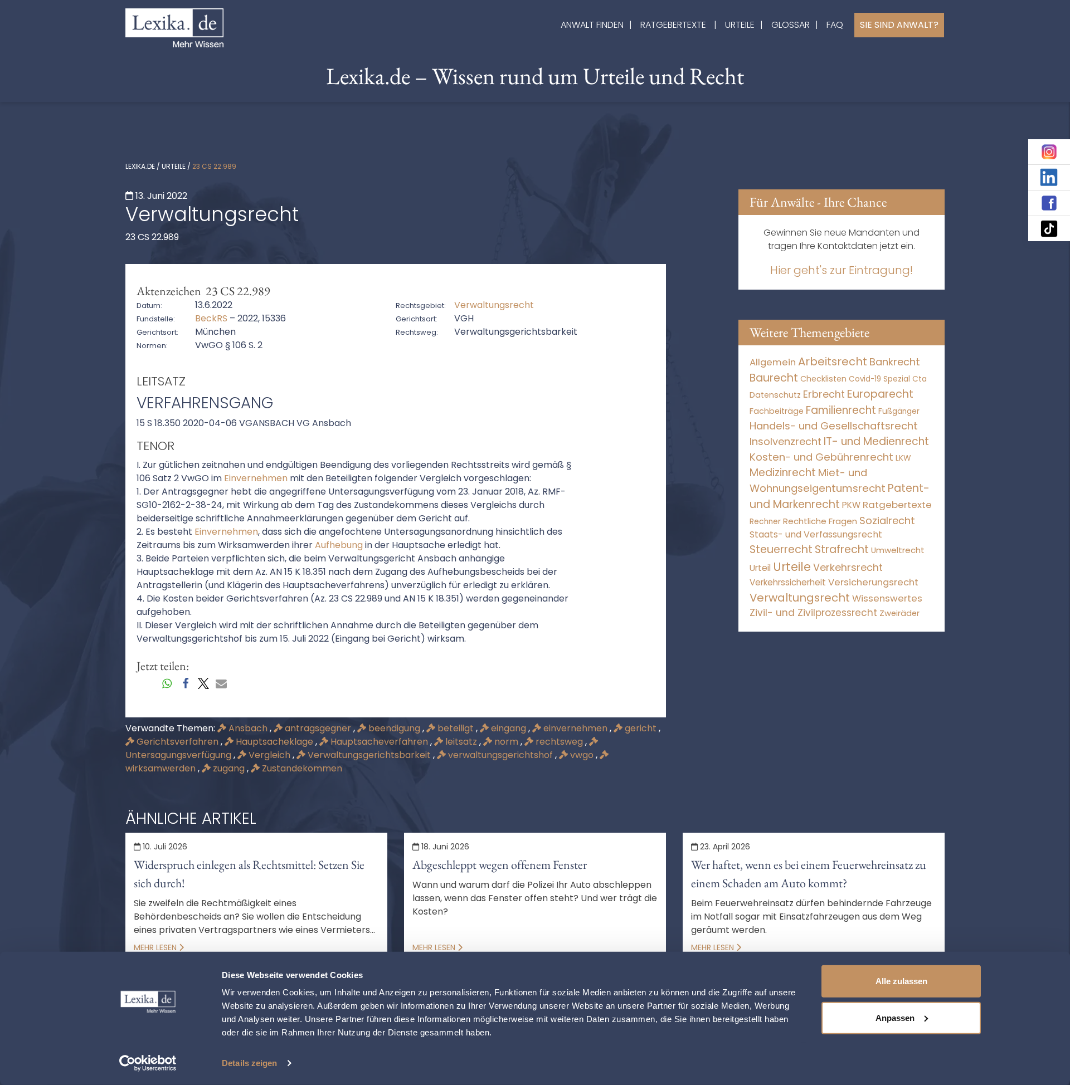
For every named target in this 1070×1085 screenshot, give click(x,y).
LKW (903, 457)
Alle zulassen (901, 981)
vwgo (582, 755)
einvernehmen (575, 728)
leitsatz (461, 741)
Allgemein (773, 362)
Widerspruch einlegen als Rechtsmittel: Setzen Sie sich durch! (249, 874)
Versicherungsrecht (873, 582)
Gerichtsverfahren (177, 741)
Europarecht (880, 394)
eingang (508, 728)
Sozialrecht (887, 520)
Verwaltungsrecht (800, 597)
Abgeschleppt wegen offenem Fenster (499, 865)
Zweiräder (899, 613)
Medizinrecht (783, 472)
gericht (640, 728)
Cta (919, 379)
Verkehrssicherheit (788, 582)
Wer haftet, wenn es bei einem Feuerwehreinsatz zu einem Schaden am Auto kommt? (808, 874)
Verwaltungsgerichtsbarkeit (369, 755)
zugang (229, 768)
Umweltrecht (898, 550)
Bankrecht (894, 362)
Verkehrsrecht (848, 567)
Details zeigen (249, 1063)
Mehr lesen (156, 947)
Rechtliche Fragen (820, 521)
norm (506, 741)
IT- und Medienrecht (876, 441)
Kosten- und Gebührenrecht (821, 457)
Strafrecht (842, 549)
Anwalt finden (592, 24)
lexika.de (140, 166)
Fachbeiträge (777, 411)
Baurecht (774, 377)
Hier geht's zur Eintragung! (841, 270)
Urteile (740, 24)
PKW (851, 505)
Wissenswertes (887, 598)
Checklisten (823, 378)
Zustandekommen (301, 768)
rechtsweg (559, 741)
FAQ (834, 24)
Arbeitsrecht (832, 361)
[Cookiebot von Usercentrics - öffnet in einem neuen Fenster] (148, 1063)
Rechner (765, 521)
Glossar (790, 24)
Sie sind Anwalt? (899, 24)
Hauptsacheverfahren (379, 741)
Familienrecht (841, 410)
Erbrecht (824, 394)
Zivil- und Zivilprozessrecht (813, 612)
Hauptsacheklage (274, 741)
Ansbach (248, 728)
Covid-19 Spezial (879, 379)
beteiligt (455, 728)
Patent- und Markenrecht (840, 496)
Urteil (760, 568)
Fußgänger (899, 411)
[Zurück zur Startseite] (174, 27)
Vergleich (269, 755)
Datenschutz (775, 394)
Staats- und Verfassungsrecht (816, 534)
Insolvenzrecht (785, 441)
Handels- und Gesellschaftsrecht (834, 426)
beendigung (394, 728)
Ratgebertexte (673, 24)
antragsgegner (318, 728)
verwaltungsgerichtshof (500, 755)
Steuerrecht (781, 549)
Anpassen (895, 1017)
